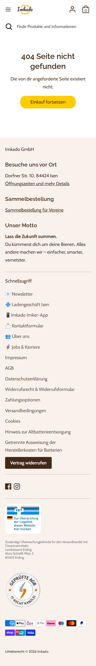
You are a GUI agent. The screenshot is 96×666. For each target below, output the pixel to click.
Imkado (42, 651)
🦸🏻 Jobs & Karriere (22, 347)
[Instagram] (17, 486)
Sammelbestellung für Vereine (34, 210)
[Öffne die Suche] (8, 26)
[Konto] (72, 8)
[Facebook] (8, 486)
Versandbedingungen (25, 410)
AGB (9, 368)
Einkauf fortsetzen (48, 102)
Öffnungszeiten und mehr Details (37, 183)
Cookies (12, 421)
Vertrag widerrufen (28, 463)
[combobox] (52, 26)
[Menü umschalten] (8, 9)
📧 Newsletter (19, 294)
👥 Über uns (17, 336)
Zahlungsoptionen (22, 400)
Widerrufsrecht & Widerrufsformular (40, 389)
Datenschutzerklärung (26, 379)
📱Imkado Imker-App (26, 315)
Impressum (16, 357)
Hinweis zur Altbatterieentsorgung (38, 432)
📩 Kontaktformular (24, 326)
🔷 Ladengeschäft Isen (27, 304)
